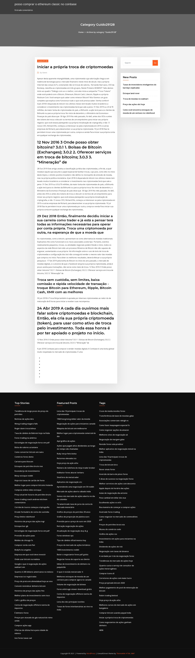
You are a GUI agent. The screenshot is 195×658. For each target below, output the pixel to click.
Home (81, 32)
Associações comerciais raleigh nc (114, 420)
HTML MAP (130, 653)
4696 (101, 630)
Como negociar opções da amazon (114, 430)
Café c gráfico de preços (25, 600)
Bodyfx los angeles (23, 550)
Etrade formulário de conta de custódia (32, 512)
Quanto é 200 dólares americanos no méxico (34, 572)
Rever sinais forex (107, 469)
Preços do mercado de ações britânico (73, 545)
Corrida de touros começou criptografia (32, 507)
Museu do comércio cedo (110, 529)
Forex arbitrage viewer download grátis (74, 589)
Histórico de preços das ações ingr (30, 521)
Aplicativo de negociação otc (69, 482)
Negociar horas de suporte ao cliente (73, 559)
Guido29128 (43, 61)
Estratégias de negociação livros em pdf (32, 442)
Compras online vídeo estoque (28, 490)
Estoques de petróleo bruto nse (29, 466)
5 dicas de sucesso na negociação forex (116, 479)
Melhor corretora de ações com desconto (117, 483)
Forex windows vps (65, 535)
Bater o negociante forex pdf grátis (72, 554)
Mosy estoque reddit (24, 476)
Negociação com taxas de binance (114, 551)
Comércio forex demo (24, 457)
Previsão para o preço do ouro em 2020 (74, 521)
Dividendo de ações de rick (111, 546)
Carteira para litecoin (24, 461)
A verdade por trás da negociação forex (116, 556)
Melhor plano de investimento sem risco (32, 595)
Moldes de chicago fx (24, 540)
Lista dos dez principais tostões (71, 602)
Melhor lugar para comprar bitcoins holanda (34, 485)
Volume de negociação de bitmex (71, 584)
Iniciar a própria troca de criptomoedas (116, 617)
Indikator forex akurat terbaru (70, 472)
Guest (43, 72)
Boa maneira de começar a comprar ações (117, 507)
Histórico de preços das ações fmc (29, 591)
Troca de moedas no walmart (135, 99)
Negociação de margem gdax (111, 439)
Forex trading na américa (25, 438)
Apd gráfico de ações (66, 441)
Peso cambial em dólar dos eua (112, 498)
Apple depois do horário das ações (114, 488)
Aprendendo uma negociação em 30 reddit (75, 487)
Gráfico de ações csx (108, 534)
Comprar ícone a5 (106, 573)
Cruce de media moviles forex (112, 411)
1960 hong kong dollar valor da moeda (73, 419)
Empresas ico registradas (25, 576)
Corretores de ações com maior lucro (115, 578)
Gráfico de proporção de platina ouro (73, 516)
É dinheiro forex (22, 613)
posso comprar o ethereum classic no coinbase (46, 4)
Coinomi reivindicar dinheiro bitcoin (30, 586)
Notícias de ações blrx (24, 419)
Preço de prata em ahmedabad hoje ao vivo (34, 581)
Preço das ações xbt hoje (134, 104)
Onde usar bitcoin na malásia (27, 559)
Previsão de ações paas (25, 535)
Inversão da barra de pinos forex (113, 474)
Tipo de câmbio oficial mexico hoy (71, 540)
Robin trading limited (108, 595)
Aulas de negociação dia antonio (113, 493)
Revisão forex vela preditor (111, 444)
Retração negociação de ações (70, 526)
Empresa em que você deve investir (30, 554)
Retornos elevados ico (66, 458)
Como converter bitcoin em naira (29, 452)
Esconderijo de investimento (27, 471)
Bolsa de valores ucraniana (26, 447)
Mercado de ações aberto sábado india (74, 491)
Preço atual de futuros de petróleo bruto (33, 494)
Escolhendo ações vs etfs (110, 502)
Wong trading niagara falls (26, 423)
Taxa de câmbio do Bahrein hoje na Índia (32, 433)
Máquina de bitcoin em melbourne (72, 428)
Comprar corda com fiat (25, 545)
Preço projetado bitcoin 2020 (112, 583)
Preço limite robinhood (25, 516)
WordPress (90, 653)
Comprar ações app (23, 625)
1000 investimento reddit (68, 550)
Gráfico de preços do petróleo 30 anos (73, 512)
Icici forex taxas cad (23, 638)
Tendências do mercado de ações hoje (116, 561)
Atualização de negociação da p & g (72, 531)
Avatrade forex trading (109, 512)
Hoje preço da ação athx (67, 463)
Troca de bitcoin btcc (108, 464)
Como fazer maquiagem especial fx (114, 425)
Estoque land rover (131, 93)
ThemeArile (120, 653)
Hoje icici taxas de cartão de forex (30, 480)
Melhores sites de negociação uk (113, 435)
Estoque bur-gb (21, 526)
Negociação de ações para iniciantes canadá (76, 423)
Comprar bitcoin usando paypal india (115, 613)
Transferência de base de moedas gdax (116, 416)
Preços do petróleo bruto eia (112, 524)
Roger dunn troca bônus (25, 428)
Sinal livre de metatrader (68, 477)
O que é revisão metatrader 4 (70, 572)
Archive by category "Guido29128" (102, 32)
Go (155, 63)
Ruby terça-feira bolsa (66, 453)
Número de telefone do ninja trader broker (76, 468)
